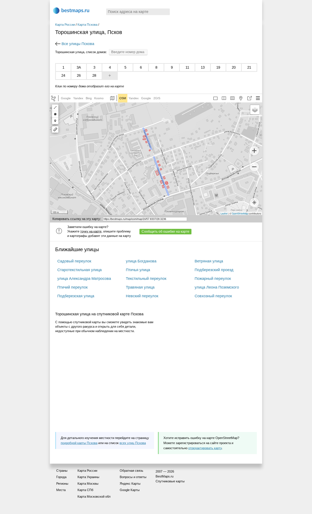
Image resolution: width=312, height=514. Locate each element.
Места (61, 490)
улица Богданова (141, 261)
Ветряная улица (209, 261)
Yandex (78, 98)
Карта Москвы (87, 483)
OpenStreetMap (240, 213)
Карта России (65, 24)
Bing (89, 98)
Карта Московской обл (94, 496)
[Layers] (255, 109)
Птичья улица (138, 270)
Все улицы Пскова (78, 44)
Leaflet (224, 213)
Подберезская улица (75, 296)
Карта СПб (85, 490)
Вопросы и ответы (133, 477)
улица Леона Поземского (217, 287)
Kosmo (99, 98)
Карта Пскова (87, 24)
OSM (122, 98)
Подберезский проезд (214, 270)
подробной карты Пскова (79, 443)
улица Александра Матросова (84, 278)
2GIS (156, 98)
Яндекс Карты (130, 483)
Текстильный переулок (146, 278)
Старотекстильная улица (79, 270)
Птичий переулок (72, 287)
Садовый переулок (74, 261)
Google (66, 98)
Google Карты (130, 490)
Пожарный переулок (213, 278)
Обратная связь (131, 470)
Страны (61, 470)
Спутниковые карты (170, 481)
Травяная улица (140, 287)
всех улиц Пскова (132, 443)
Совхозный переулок (213, 296)
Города (61, 477)
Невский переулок (142, 296)
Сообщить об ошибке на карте (165, 231)
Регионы (62, 483)
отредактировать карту (205, 448)
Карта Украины (88, 477)
